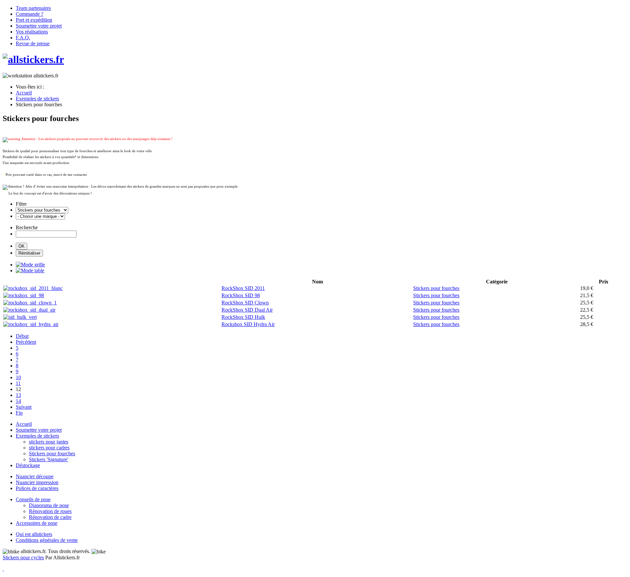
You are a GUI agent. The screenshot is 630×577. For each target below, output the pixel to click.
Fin (19, 413)
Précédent (26, 342)
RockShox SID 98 (240, 295)
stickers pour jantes (48, 441)
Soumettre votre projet (39, 430)
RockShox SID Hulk (243, 317)
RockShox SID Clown (245, 302)
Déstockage (28, 465)
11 (18, 383)
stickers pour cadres (49, 447)
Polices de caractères (37, 488)
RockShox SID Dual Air (247, 310)
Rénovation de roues (50, 511)
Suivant (24, 407)
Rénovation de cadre (50, 517)
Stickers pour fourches (52, 453)
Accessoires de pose (36, 523)
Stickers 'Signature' (48, 459)
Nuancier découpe (34, 476)
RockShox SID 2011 (243, 288)
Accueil (24, 424)
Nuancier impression (37, 482)
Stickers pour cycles (23, 557)
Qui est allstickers (34, 534)
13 (18, 395)
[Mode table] (30, 270)
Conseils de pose (33, 499)
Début (22, 336)
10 (18, 377)
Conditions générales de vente (47, 540)
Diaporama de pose (49, 505)
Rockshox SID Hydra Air (248, 324)
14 (18, 401)
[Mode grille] (30, 264)
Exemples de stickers (37, 436)
